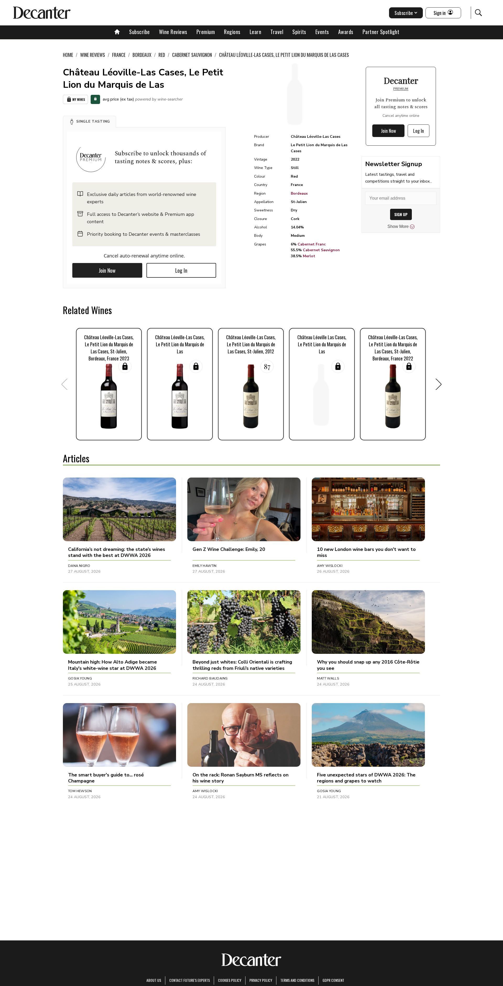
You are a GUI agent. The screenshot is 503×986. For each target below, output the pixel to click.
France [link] (118, 54)
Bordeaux (299, 193)
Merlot (309, 256)
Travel (276, 32)
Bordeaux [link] (142, 54)
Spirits (299, 32)
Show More (398, 226)
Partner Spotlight (381, 32)
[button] (89, 121)
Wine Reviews (173, 32)
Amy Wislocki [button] (329, 565)
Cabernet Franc (312, 244)
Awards (345, 32)
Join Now (107, 270)
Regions (232, 32)
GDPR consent (333, 980)
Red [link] (161, 54)
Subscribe (139, 32)
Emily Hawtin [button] (205, 565)
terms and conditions (297, 980)
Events (322, 32)
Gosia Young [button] (80, 678)
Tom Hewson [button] (80, 791)
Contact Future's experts (189, 980)
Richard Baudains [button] (210, 678)
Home (68, 54)
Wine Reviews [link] (92, 54)
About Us (153, 980)
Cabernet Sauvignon (321, 250)
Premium (205, 32)
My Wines (78, 99)
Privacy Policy (260, 980)
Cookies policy (229, 980)
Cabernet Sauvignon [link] (192, 54)
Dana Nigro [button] (79, 565)
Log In (181, 270)
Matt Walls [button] (328, 678)
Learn (255, 32)
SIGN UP (401, 214)
